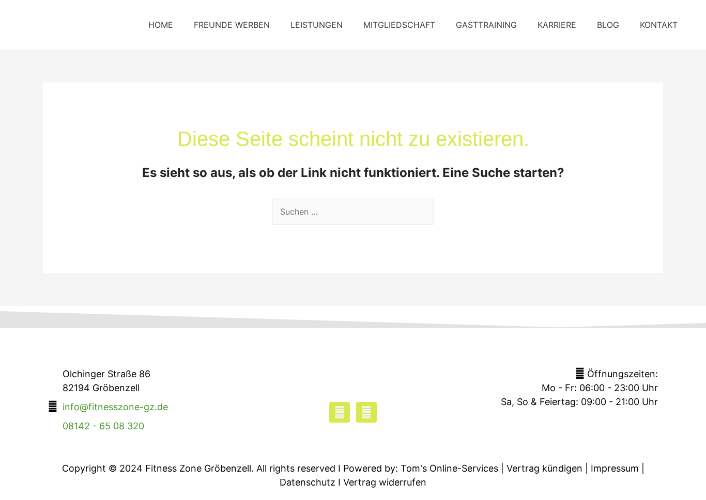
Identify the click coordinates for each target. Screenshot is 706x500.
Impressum (615, 468)
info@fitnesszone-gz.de (115, 406)
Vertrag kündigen (544, 468)
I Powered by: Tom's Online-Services (418, 468)
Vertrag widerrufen (384, 482)
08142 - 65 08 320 (103, 426)
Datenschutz (307, 482)
